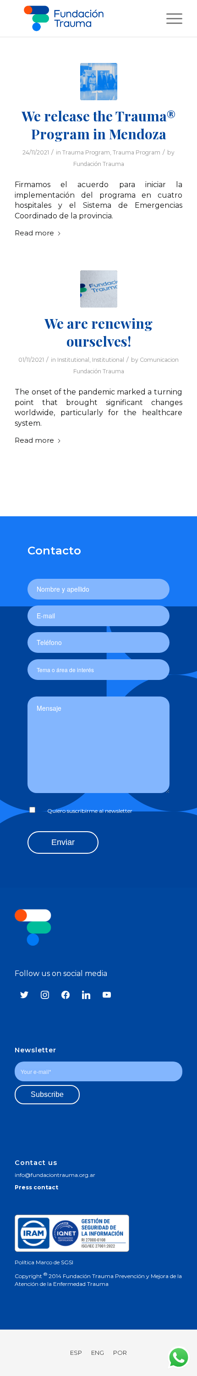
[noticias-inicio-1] (98, 289)
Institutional (73, 359)
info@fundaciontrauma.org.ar (55, 1174)
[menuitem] (169, 18)
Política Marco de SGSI (44, 1262)
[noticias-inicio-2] (98, 81)
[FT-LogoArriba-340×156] (86, 18)
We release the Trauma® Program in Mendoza (99, 125)
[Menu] (169, 18)
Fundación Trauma (98, 163)
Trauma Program (86, 152)
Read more (34, 233)
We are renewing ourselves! (98, 332)
